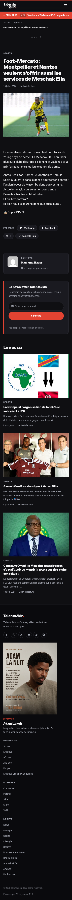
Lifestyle (7, 841)
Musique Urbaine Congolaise (18, 773)
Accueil (6, 22)
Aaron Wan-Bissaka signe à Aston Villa (30, 486)
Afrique (7, 757)
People (6, 768)
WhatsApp (29, 228)
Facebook (50, 228)
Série (5, 799)
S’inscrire (36, 315)
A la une (7, 762)
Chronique (8, 788)
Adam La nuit (12, 723)
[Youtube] (29, 635)
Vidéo (6, 810)
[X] (21, 635)
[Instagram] (14, 635)
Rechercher (9, 874)
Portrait (7, 793)
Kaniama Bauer (31, 262)
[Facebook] (6, 635)
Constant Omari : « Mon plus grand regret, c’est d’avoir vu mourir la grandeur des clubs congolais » (35, 570)
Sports (17, 22)
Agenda (7, 869)
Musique (7, 751)
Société (7, 847)
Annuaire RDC (10, 863)
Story (6, 804)
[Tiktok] (36, 635)
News (6, 825)
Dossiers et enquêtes (14, 852)
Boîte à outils (10, 858)
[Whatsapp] (44, 635)
